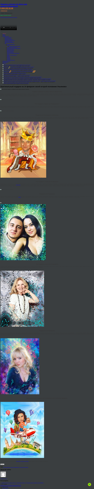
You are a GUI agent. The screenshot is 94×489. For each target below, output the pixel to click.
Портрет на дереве (10, 49)
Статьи (4, 467)
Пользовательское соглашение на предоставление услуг (10, 485)
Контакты (4, 63)
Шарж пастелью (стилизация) (14, 46)
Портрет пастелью (10, 52)
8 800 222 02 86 (6, 8)
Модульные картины (11, 60)
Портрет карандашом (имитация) (13, 53)
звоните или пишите (25, 461)
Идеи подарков (5, 62)
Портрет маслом (8, 38)
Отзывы (4, 35)
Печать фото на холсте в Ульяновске (13, 48)
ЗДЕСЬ (19, 197)
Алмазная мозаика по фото (10, 40)
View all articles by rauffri (3, 478)
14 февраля (8, 467)
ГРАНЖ (8, 57)
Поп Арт (8, 58)
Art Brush (8, 59)
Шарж (8, 45)
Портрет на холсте (8, 37)
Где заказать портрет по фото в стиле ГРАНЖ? (35, 482)
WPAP (8, 56)
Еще (5, 43)
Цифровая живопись (11, 44)
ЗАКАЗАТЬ (18, 184)
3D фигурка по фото (6, 61)
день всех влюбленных (14, 467)
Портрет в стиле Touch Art (12, 55)
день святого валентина (23, 467)
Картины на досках (10, 50)
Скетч (8, 54)
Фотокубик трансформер (9, 42)
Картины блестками (8, 41)
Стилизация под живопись (12, 47)
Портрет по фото (6, 36)
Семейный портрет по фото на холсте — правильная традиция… (13, 482)
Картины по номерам (9, 39)
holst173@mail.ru (5, 488)
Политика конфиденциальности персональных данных (10, 486)
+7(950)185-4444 (3, 10)
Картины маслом (10, 51)
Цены (4, 34)
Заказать (2, 464)
